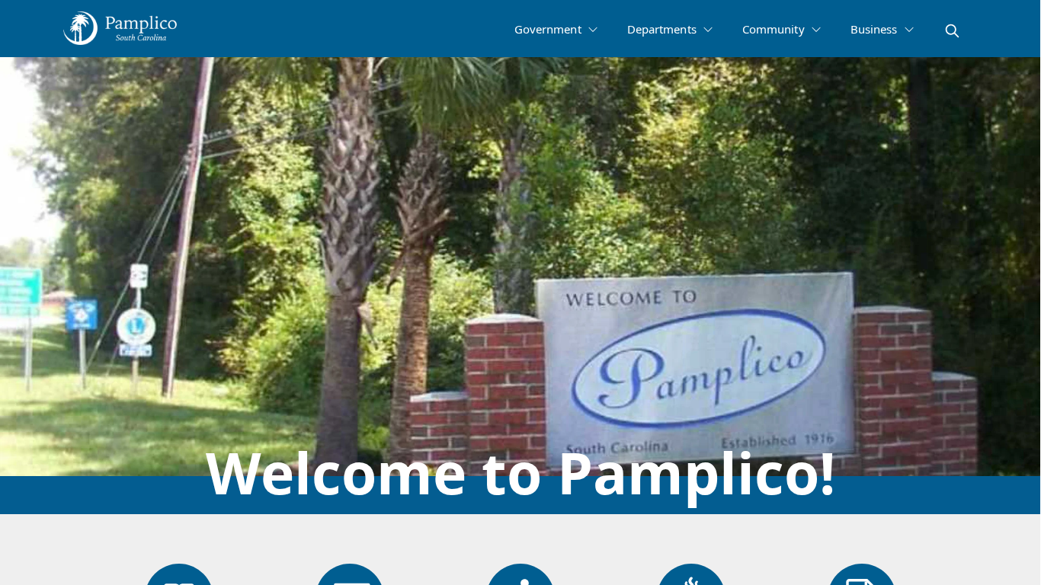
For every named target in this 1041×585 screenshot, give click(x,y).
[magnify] (952, 31)
